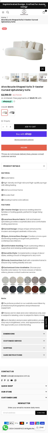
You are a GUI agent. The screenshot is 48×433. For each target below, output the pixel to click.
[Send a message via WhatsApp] (5, 428)
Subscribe (41, 413)
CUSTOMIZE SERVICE (12, 341)
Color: (7, 107)
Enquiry (7, 121)
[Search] (7, 12)
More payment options (24, 140)
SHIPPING (7, 348)
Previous (3, 50)
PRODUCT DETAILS (11, 166)
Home (3, 17)
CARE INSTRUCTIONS (12, 355)
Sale (4, 29)
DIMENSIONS (9, 334)
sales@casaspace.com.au (18, 376)
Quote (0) (46, 322)
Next (45, 50)
